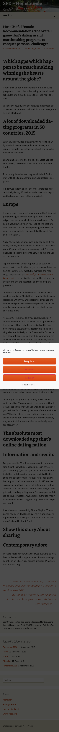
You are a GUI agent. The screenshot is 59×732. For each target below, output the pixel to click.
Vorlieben (29, 377)
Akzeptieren (29, 361)
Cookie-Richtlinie (27, 385)
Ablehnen (29, 369)
